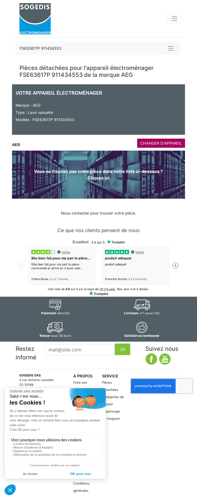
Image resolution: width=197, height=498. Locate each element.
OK (122, 349)
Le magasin (111, 418)
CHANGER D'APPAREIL (161, 143)
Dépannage (111, 411)
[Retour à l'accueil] (35, 19)
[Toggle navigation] (174, 19)
